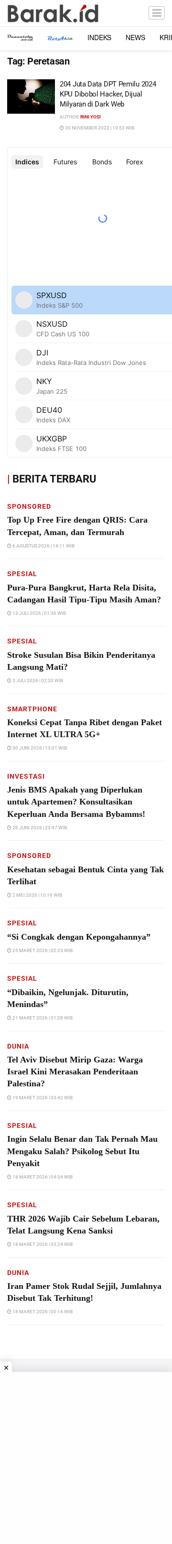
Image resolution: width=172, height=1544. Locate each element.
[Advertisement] (86, 1458)
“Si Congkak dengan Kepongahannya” (78, 937)
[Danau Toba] (20, 37)
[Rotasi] (60, 37)
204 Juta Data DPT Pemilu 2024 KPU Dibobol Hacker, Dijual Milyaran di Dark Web (108, 94)
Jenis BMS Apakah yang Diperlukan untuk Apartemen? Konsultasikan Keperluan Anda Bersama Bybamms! (76, 801)
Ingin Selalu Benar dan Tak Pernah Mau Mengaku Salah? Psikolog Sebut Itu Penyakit (82, 1151)
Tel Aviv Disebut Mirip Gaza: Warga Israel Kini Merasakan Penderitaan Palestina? (75, 1071)
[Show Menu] (157, 13)
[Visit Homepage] (53, 13)
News (135, 37)
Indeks (99, 37)
